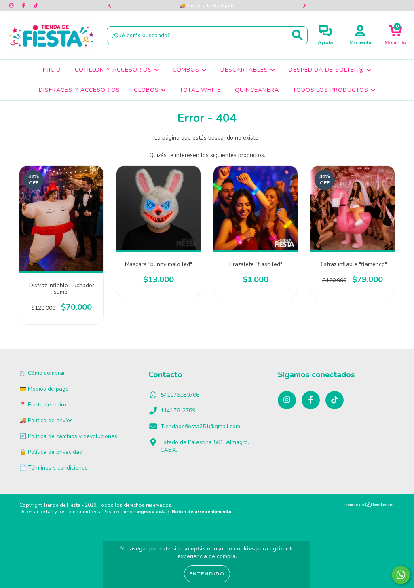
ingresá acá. (151, 511)
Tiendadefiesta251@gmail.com (200, 426)
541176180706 (180, 395)
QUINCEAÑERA (257, 90)
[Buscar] (297, 34)
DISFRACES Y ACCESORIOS (79, 90)
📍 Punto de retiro (42, 404)
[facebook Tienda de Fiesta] (24, 5)
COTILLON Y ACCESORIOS (114, 70)
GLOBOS (147, 90)
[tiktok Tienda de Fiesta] (36, 5)
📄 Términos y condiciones (53, 468)
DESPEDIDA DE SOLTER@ (327, 70)
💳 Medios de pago (44, 389)
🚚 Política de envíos (46, 420)
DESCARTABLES (245, 70)
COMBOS (187, 70)
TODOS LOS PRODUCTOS (331, 90)
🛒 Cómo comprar (42, 373)
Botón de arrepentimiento (202, 511)
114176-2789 (178, 411)
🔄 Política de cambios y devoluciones (68, 436)
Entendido (207, 574)
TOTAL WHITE (200, 90)
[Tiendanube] (369, 506)
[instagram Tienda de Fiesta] (12, 5)
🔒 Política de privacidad (50, 452)
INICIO (52, 70)
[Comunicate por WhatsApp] (401, 575)
